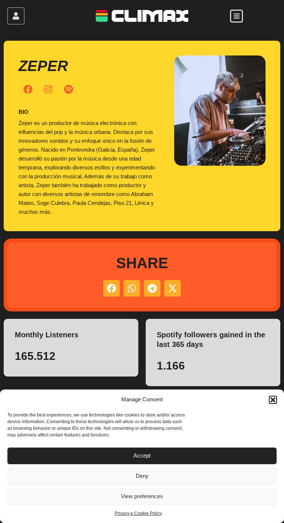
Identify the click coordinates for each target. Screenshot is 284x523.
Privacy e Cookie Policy (138, 513)
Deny (142, 476)
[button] (273, 400)
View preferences (142, 496)
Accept (142, 455)
